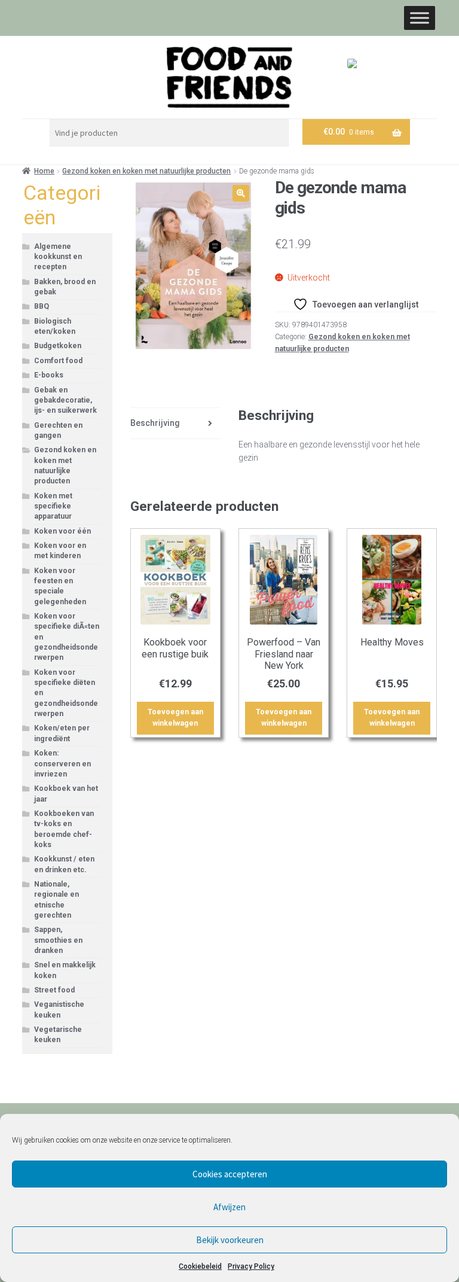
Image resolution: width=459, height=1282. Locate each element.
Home (44, 171)
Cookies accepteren (229, 1174)
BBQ (41, 306)
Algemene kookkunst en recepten (58, 257)
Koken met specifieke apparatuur (53, 506)
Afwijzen (229, 1207)
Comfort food (58, 361)
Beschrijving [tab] (155, 423)
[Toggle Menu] (419, 17)
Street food (54, 990)
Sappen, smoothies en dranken (58, 940)
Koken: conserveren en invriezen (62, 763)
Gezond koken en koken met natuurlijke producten (146, 171)
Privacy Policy (251, 1266)
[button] (240, 193)
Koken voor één (62, 531)
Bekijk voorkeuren (230, 1240)
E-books (48, 375)
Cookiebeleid (200, 1266)
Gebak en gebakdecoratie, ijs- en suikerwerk (65, 400)
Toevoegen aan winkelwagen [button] (175, 718)
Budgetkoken (57, 346)
